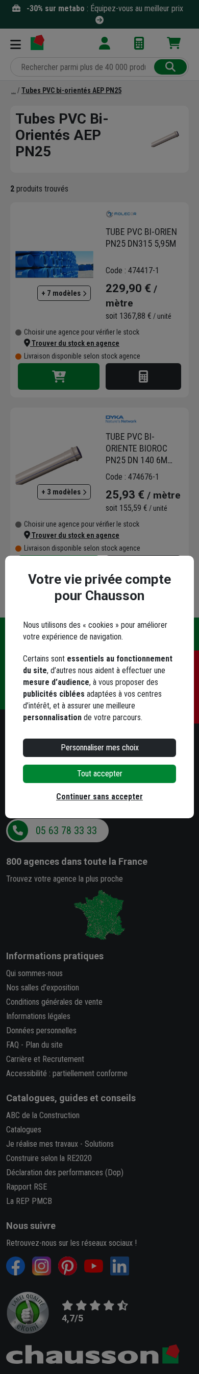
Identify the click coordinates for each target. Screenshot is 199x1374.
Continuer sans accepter (99, 796)
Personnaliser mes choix (100, 747)
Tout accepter (99, 773)
